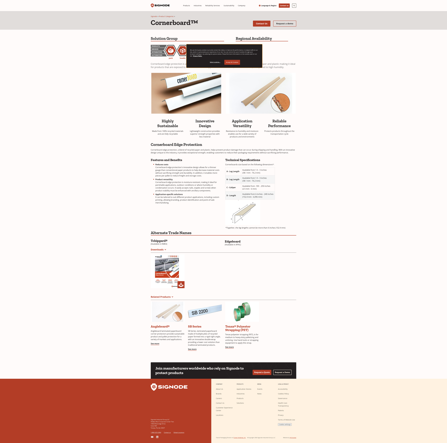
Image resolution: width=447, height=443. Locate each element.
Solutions (240, 403)
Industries (198, 5)
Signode (154, 16)
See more (155, 343)
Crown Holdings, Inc (240, 437)
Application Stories (244, 389)
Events (259, 389)
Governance (282, 398)
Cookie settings (285, 424)
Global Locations (179, 432)
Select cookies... (215, 62)
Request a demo (286, 23)
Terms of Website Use (286, 420)
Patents (281, 410)
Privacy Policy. (197, 56)
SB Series (194, 326)
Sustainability (229, 5)
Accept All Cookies (232, 62)
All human (293, 437)
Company (241, 5)
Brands (219, 394)
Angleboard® (160, 326)
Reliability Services (212, 5)
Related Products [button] (161, 296)
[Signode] (160, 5)
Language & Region (268, 6)
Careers (219, 398)
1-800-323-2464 (156, 432)
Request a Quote (262, 372)
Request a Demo (282, 372)
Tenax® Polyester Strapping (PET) (237, 328)
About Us (219, 389)
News (259, 394)
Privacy (280, 415)
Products (186, 5)
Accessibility (283, 389)
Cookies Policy (283, 394)
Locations (219, 415)
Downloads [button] (157, 249)
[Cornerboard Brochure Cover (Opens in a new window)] (168, 271)
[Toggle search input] (294, 5)
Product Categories (166, 16)
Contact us (284, 5)
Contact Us (263, 23)
